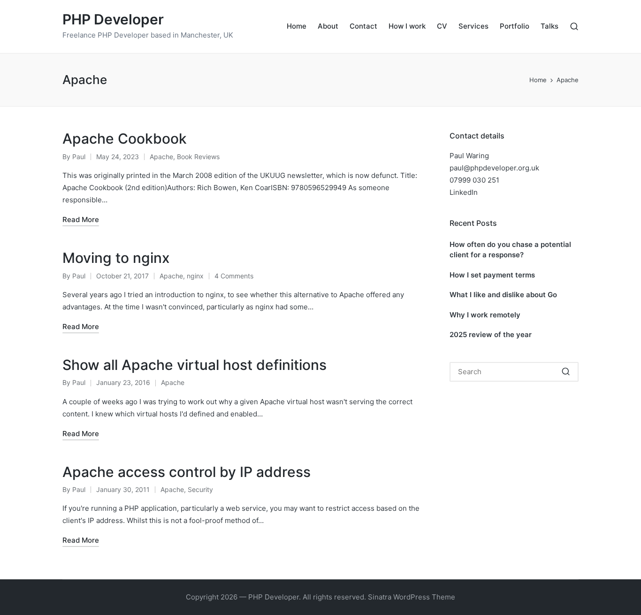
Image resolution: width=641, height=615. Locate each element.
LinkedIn (464, 192)
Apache (161, 157)
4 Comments (233, 276)
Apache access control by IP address (186, 471)
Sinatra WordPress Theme (411, 596)
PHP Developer (113, 19)
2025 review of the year (491, 334)
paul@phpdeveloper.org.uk (494, 167)
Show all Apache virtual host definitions (194, 364)
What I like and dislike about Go (503, 294)
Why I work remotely (485, 314)
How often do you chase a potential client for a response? (510, 250)
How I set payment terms (492, 274)
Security (200, 489)
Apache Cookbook (124, 138)
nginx (195, 276)
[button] (566, 372)
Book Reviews (198, 157)
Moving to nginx (116, 257)
